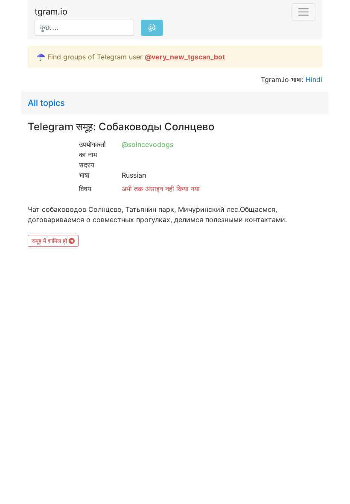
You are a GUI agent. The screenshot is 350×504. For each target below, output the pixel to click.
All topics (46, 103)
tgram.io (51, 11)
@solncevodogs (147, 144)
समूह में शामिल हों (50, 240)
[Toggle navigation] (303, 12)
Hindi (314, 79)
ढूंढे (152, 27)
